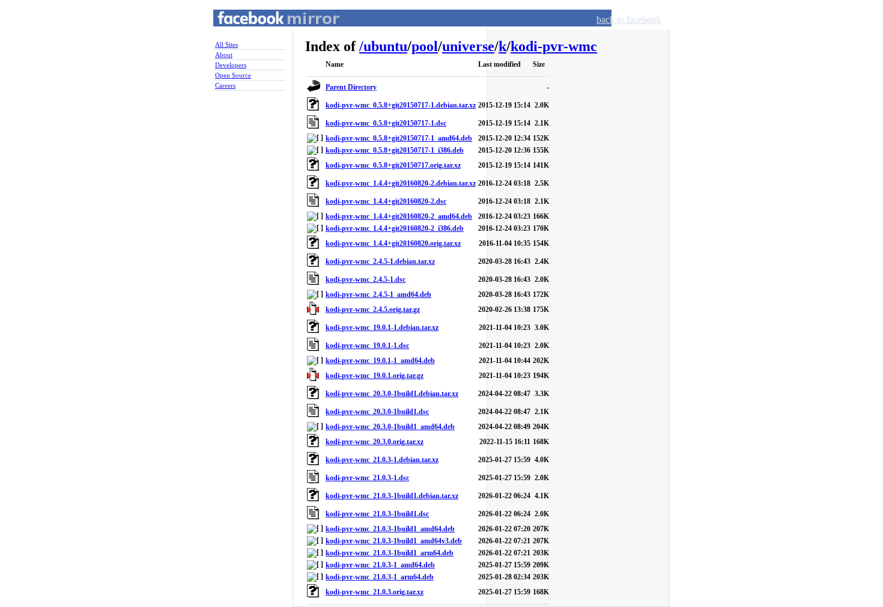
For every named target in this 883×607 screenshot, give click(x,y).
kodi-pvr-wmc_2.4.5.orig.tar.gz (373, 309)
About (223, 54)
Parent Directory (351, 87)
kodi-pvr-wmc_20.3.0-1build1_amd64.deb (390, 426)
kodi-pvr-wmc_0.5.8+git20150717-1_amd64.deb (399, 138)
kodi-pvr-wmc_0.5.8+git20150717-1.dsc (386, 123)
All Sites (226, 44)
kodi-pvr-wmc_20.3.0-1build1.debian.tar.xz (392, 393)
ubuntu (385, 46)
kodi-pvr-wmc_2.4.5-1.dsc (365, 279)
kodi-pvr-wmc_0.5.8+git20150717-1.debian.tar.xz (401, 105)
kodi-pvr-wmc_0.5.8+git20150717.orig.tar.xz (393, 165)
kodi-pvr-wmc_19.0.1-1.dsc (367, 345)
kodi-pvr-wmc (554, 46)
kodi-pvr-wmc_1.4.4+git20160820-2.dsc (386, 201)
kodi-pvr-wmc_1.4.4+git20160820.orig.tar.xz (393, 243)
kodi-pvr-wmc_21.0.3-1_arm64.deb (380, 577)
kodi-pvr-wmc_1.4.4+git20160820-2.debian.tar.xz (401, 183)
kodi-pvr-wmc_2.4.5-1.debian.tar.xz (380, 261)
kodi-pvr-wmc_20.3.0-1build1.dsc (377, 411)
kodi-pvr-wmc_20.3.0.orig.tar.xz (374, 442)
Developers (230, 65)
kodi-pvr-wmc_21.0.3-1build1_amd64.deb (390, 529)
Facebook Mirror (267, 32)
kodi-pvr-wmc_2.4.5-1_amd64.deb (378, 294)
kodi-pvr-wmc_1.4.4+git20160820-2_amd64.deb (399, 216)
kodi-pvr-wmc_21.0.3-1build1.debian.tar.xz (392, 496)
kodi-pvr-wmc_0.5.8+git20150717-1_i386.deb (395, 150)
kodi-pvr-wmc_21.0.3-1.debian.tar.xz (382, 460)
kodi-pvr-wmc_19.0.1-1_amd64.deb (380, 360)
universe (468, 46)
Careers (225, 85)
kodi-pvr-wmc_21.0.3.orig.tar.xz (374, 592)
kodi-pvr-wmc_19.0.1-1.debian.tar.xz (382, 327)
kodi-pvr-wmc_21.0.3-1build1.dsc (377, 514)
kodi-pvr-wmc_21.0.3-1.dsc (367, 478)
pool (424, 46)
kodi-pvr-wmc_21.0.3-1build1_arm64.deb (390, 553)
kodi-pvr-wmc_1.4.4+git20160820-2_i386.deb (395, 228)
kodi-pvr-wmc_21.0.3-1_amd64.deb (380, 565)
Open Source (233, 75)
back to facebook (628, 19)
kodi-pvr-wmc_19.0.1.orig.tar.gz (374, 375)
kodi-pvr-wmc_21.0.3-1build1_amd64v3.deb (394, 541)
